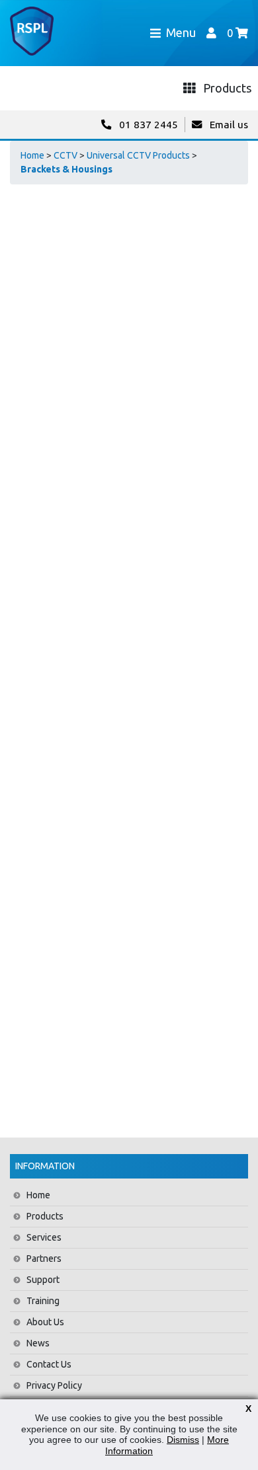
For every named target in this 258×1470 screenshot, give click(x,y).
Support (43, 1279)
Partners (44, 1258)
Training (43, 1301)
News (38, 1343)
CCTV (65, 155)
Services (44, 1237)
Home (32, 155)
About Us (45, 1322)
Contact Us (48, 1364)
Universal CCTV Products (138, 155)
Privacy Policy (54, 1385)
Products (45, 1216)
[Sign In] (211, 32)
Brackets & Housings (66, 169)
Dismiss (183, 1439)
